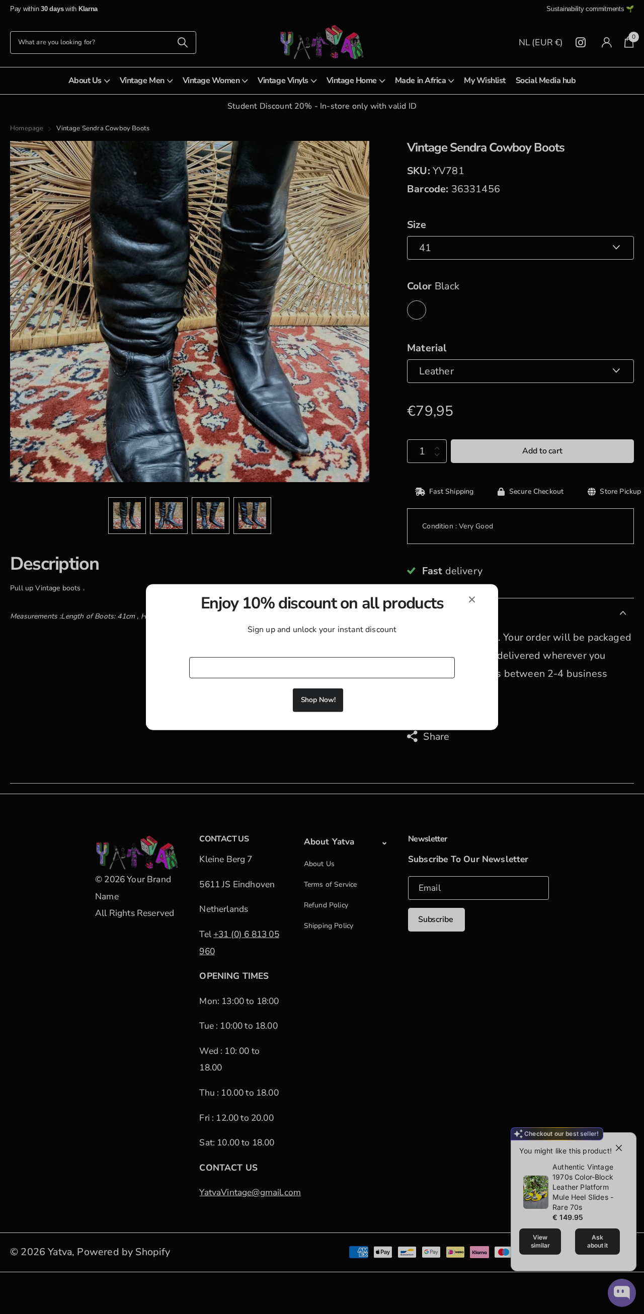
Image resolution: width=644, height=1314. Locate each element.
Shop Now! (318, 700)
